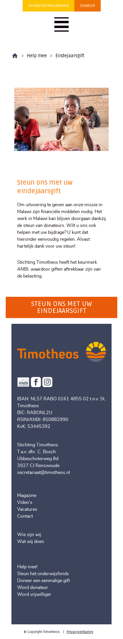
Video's (24, 502)
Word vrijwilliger (34, 594)
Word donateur (32, 587)
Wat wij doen (30, 541)
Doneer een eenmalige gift (43, 580)
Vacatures (27, 509)
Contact (25, 516)
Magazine (26, 495)
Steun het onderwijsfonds (43, 573)
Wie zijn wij (29, 534)
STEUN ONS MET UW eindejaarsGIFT (61, 307)
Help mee (37, 56)
